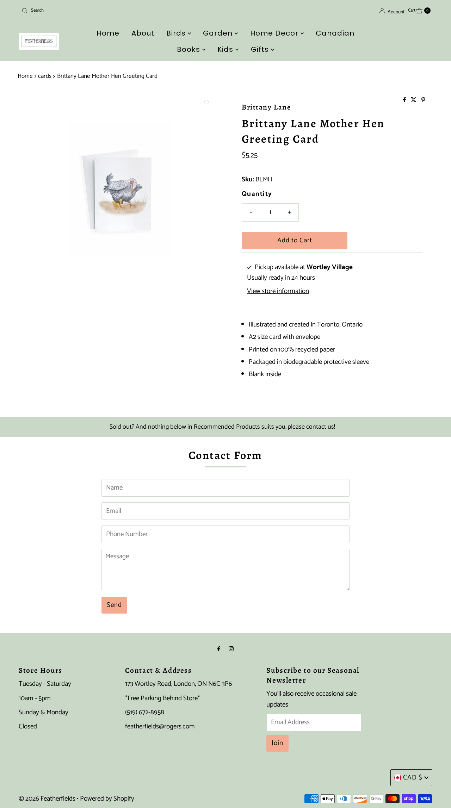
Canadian (335, 33)
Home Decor (275, 33)
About (142, 33)
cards (44, 76)
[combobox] (86, 11)
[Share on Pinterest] (423, 100)
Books (189, 49)
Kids (226, 49)
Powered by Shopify (107, 798)
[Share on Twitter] (414, 100)
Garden (219, 33)
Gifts (261, 49)
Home (108, 33)
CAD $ (412, 777)
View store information (278, 291)
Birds (177, 33)
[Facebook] (218, 649)
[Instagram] (231, 649)
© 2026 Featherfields (47, 798)
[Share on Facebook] (405, 100)
